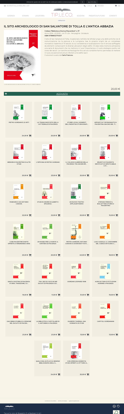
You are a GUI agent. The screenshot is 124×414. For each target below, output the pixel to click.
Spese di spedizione (74, 401)
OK (82, 2)
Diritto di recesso (62, 401)
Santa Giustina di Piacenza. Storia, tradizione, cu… (19, 282)
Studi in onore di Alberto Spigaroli (47, 203)
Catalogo (61, 20)
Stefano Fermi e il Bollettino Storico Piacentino (105, 203)
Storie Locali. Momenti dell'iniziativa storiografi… (76, 123)
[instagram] (118, 406)
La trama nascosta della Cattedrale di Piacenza (48, 123)
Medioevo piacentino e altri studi (19, 163)
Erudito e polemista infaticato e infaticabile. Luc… (105, 164)
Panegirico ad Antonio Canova (19, 203)
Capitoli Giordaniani (105, 321)
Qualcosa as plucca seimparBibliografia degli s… (48, 362)
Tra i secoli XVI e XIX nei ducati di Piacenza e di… (48, 282)
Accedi (100, 6)
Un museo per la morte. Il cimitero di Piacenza (47, 242)
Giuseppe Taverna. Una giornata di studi (77, 322)
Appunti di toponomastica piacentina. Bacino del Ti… (105, 123)
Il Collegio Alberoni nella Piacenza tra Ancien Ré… (77, 163)
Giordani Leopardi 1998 (76, 281)
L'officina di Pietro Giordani (47, 162)
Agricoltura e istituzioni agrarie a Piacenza (105, 282)
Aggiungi (30, 135)
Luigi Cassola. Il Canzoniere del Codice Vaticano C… (105, 242)
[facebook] (114, 406)
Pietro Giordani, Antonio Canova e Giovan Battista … (76, 242)
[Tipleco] (62, 12)
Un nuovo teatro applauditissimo (76, 203)
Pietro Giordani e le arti (19, 122)
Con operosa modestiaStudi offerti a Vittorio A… (76, 362)
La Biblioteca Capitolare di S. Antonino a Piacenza (47, 322)
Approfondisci (92, 2)
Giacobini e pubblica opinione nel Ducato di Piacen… (19, 322)
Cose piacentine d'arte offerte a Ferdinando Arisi (19, 242)
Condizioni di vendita (50, 401)
